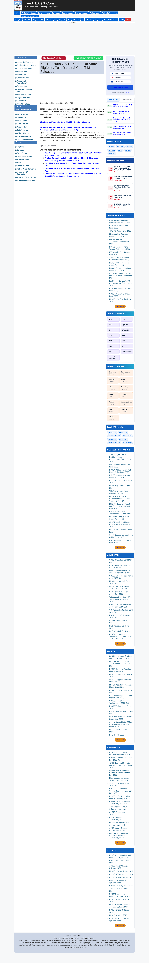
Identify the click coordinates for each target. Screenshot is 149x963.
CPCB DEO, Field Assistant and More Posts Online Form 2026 (120, 275)
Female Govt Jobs (24, 94)
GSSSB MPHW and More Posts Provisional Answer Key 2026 (119, 772)
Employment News (24, 68)
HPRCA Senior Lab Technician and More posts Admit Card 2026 (120, 636)
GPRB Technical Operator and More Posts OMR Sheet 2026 (120, 765)
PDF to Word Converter (26, 169)
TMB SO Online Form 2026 (120, 231)
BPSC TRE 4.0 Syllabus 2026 (121, 871)
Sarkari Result (22, 114)
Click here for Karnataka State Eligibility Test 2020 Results (65, 122)
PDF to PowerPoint (114, 442)
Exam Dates (22, 121)
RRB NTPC (111, 153)
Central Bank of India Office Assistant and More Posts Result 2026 (120, 724)
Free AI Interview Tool (26, 180)
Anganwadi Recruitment (22, 82)
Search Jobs (22, 71)
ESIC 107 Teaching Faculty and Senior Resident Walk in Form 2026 (120, 506)
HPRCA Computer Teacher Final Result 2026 (122, 133)
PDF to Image (127, 442)
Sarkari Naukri (23, 78)
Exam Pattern (22, 153)
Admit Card (21, 118)
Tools (19, 163)
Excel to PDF (123, 432)
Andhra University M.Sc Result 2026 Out (121, 112)
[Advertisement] (74, 38)
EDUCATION (22, 101)
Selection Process (24, 156)
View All (120, 306)
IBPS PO (129, 146)
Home (17, 13)
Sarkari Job (21, 75)
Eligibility (20, 147)
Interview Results (24, 136)
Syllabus (20, 150)
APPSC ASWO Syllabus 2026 (121, 877)
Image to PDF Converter (22, 173)
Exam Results (22, 124)
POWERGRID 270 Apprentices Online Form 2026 (119, 241)
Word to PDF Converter (26, 177)
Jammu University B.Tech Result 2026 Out (122, 127)
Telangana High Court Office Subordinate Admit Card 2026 (120, 599)
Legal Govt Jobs (23, 98)
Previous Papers (23, 159)
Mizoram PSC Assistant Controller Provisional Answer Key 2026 (118, 835)
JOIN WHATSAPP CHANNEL (91, 58)
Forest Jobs (22, 86)
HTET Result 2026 (116, 735)
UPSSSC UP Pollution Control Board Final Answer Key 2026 (120, 791)
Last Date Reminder (25, 140)
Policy (68, 936)
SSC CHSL (120, 146)
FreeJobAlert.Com (39, 3)
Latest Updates (113, 99)
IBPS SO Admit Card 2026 (120, 631)
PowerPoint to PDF (114, 436)
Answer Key (22, 127)
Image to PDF (127, 436)
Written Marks (22, 133)
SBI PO (120, 150)
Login (127, 92)
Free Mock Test (23, 104)
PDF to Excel (123, 439)
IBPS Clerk (111, 150)
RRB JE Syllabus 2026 (118, 915)
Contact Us (77, 936)
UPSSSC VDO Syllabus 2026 (121, 886)
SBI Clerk (128, 150)
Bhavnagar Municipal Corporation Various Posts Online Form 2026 (119, 498)
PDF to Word (112, 439)
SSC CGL (111, 146)
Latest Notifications (25, 62)
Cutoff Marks (22, 130)
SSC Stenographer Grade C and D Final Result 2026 (122, 106)
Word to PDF (112, 432)
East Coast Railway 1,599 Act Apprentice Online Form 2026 (120, 283)
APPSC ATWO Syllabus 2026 (121, 874)
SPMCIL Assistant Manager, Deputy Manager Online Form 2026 (121, 524)
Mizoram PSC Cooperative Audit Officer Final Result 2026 (122, 119)
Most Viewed (127, 99)
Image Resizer (23, 166)
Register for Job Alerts (26, 65)
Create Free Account (120, 87)
